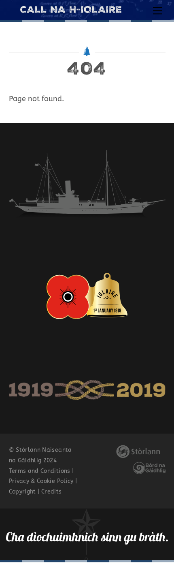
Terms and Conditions (39, 471)
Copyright (22, 491)
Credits (51, 491)
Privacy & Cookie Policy (41, 481)
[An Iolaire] (70, 9)
